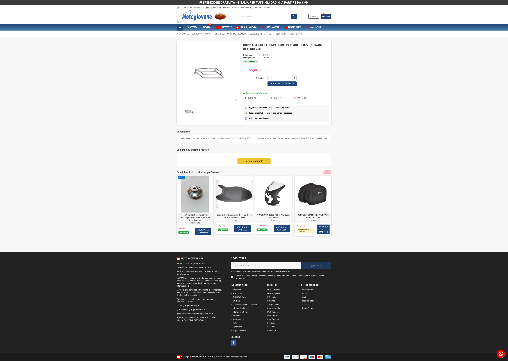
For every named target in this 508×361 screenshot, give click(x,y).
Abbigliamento (273, 304)
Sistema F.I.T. (198, 7)
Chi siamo (237, 301)
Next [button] (329, 172)
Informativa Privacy (241, 308)
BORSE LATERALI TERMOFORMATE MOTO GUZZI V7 (313, 216)
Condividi (252, 98)
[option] (195, 210)
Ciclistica (271, 330)
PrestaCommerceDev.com (236, 357)
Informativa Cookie (241, 312)
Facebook (233, 343)
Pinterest (302, 98)
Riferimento (248, 55)
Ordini (304, 297)
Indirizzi (305, 293)
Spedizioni (226, 7)
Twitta (277, 98)
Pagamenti (213, 7)
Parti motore (272, 315)
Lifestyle (271, 301)
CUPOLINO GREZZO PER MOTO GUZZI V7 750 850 (273, 216)
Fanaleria (271, 327)
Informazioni (307, 290)
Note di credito (309, 301)
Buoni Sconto (308, 308)
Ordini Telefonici (241, 7)
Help (267, 7)
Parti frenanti (273, 319)
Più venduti (272, 297)
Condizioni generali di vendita (245, 304)
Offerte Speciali (274, 293)
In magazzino (249, 57)
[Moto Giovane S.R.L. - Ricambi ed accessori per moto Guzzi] (201, 16)
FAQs (235, 323)
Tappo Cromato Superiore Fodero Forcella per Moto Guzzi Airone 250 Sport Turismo (195, 217)
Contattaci (257, 7)
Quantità (260, 78)
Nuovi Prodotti (273, 290)
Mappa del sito (239, 330)
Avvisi (305, 304)
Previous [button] (325, 172)
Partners (236, 315)
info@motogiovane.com (202, 313)
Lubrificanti (272, 323)
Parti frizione (273, 312)
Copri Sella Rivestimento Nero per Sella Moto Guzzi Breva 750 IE (234, 216)
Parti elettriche (273, 308)
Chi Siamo (183, 7)
